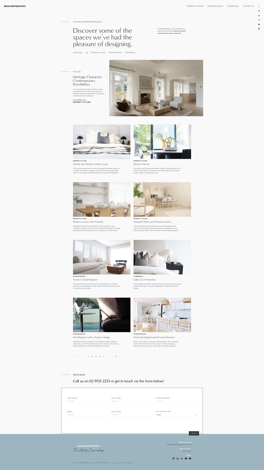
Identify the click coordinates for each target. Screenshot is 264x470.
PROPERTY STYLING (195, 6)
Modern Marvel (141, 164)
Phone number (163, 398)
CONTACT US (248, 6)
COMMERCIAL (233, 6)
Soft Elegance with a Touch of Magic (91, 337)
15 (116, 356)
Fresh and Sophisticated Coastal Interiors (154, 337)
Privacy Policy (115, 462)
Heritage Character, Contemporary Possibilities (88, 80)
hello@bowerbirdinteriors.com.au (179, 444)
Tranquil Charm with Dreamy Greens (152, 221)
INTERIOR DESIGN (215, 6)
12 (99, 356)
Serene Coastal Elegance (85, 279)
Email (69, 412)
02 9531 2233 (186, 451)
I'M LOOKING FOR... (164, 411)
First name (72, 398)
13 (103, 356)
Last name (116, 398)
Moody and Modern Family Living (90, 164)
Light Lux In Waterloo (145, 279)
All (87, 52)
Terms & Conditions (127, 462)
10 (92, 356)
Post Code (116, 412)
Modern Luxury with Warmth (88, 221)
